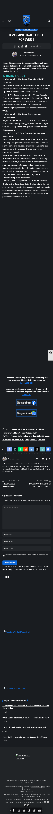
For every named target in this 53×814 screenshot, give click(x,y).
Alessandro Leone (29, 53)
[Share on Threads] (37, 449)
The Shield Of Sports (38, 787)
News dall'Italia (29, 30)
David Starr (40, 429)
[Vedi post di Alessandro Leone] (14, 54)
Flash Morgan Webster (23, 433)
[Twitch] (49, 459)
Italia (20, 436)
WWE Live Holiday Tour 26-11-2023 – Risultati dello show (25, 718)
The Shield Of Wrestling (13, 799)
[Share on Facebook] (15, 46)
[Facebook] (40, 459)
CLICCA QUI (26, 394)
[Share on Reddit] (23, 810)
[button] (4, 21)
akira (20, 429)
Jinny (47, 95)
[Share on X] (18, 46)
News (18, 30)
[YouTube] (43, 459)
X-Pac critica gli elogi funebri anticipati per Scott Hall (24, 727)
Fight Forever (7, 433)
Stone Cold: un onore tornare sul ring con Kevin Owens (24, 737)
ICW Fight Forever (9, 436)
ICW (35, 433)
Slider (27, 440)
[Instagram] (46, 459)
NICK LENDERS (18, 440)
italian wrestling (29, 436)
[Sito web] (37, 459)
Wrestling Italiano (37, 440)
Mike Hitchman (43, 436)
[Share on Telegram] (29, 810)
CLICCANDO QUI (26, 383)
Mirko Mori (6, 440)
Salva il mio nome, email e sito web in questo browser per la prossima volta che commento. (27, 556)
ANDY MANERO (29, 429)
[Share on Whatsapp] (18, 810)
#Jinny (14, 429)
